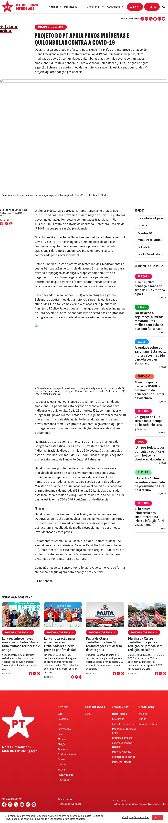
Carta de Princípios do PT (125, 724)
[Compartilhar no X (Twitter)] (6, 223)
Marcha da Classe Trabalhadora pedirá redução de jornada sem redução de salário (145, 644)
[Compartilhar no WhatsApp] (10, 223)
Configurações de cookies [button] (135, 817)
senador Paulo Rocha (148, 254)
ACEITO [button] (157, 817)
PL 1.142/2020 (144, 232)
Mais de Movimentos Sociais (17, 597)
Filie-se (152, 6)
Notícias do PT (65, 779)
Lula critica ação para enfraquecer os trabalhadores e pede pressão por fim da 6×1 (60, 644)
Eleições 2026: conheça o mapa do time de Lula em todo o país (150, 288)
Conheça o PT (120, 707)
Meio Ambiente (65, 774)
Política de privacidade (69, 804)
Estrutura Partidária (122, 738)
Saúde (142, 341)
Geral (88, 714)
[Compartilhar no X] (34, 673)
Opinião (62, 764)
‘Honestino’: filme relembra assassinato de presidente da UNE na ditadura (150, 484)
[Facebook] (142, 19)
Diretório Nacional (121, 751)
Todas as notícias (9, 28)
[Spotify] (163, 19)
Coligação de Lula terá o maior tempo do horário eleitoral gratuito (149, 423)
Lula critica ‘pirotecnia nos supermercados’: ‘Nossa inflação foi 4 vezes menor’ (149, 516)
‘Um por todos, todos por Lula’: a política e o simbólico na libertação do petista (150, 453)
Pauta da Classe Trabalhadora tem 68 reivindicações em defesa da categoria (104, 644)
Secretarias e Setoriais (123, 757)
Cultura (143, 472)
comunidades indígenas (150, 218)
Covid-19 (142, 225)
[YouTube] (155, 19)
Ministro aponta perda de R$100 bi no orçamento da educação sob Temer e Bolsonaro (149, 390)
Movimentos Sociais (18, 632)
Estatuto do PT (120, 719)
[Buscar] (164, 6)
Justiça (61, 769)
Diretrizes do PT (95, 707)
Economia (63, 719)
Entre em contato (148, 724)
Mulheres (62, 739)
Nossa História (119, 714)
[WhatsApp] (159, 19)
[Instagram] (146, 19)
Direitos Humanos (67, 754)
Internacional (64, 729)
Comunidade (146, 707)
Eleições (143, 276)
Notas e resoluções (16, 747)
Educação (144, 376)
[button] (55, 7)
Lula (141, 441)
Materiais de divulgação (20, 751)
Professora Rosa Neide (149, 240)
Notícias (63, 707)
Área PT (134, 6)
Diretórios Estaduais (122, 762)
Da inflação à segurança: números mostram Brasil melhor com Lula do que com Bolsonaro (149, 321)
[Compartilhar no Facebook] (1, 223)
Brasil (142, 307)
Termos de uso (65, 799)
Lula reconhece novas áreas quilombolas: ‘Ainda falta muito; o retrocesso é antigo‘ (21, 644)
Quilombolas (144, 247)
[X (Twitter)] (151, 19)
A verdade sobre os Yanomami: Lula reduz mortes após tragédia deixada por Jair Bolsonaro (150, 355)
